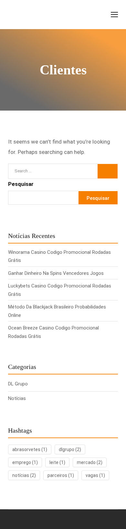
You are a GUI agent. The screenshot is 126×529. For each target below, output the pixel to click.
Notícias (17, 398)
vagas (95, 475)
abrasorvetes (29, 449)
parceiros (60, 475)
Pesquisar (21, 184)
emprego (25, 462)
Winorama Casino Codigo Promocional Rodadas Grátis (59, 256)
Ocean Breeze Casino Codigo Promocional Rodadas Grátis (53, 332)
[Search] (107, 171)
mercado (89, 462)
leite (57, 462)
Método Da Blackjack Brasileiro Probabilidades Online (57, 311)
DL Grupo (18, 384)
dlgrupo (70, 449)
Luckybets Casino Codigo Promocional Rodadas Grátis (59, 290)
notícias (24, 475)
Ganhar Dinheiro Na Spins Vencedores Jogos (56, 273)
